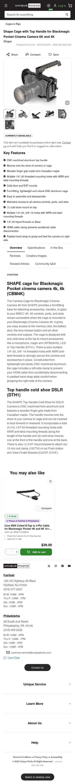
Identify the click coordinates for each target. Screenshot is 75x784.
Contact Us (37, 667)
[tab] (16, 248)
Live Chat (14, 658)
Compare (35, 54)
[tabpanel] (37, 361)
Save (56, 54)
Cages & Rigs (13, 24)
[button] (70, 6)
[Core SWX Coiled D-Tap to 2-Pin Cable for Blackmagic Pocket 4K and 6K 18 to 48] (28, 494)
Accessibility (56, 757)
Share (14, 54)
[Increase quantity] (16, 552)
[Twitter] (49, 566)
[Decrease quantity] (7, 552)
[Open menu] (6, 5)
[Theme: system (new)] (48, 5)
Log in (62, 5)
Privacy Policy (41, 757)
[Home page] (28, 5)
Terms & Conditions (22, 757)
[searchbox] (37, 14)
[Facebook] (62, 566)
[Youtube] (69, 566)
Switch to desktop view (37, 777)
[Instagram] (56, 566)
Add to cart (39, 552)
